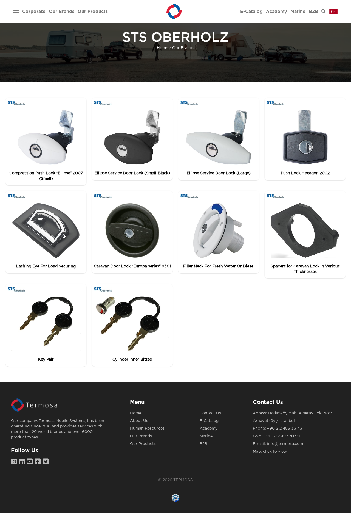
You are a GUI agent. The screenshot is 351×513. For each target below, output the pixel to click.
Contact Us (210, 413)
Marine (206, 436)
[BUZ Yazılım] (175, 498)
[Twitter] (47, 462)
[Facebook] (39, 462)
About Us (139, 421)
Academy (208, 429)
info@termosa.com (285, 444)
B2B (203, 444)
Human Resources (147, 429)
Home (162, 48)
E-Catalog (209, 421)
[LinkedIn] (23, 462)
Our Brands (183, 48)
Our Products (143, 444)
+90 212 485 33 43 (284, 429)
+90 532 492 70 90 (282, 436)
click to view (275, 452)
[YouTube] (31, 462)
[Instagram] (15, 462)
